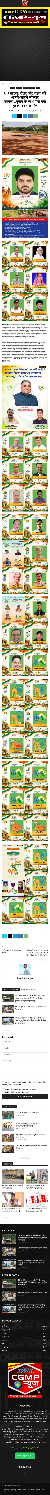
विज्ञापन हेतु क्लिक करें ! (25, 1456)
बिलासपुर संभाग (31, 88)
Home (4, 83)
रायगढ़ (37, 88)
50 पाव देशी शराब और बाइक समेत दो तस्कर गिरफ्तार (32, 1248)
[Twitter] (14, 116)
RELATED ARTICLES (11, 990)
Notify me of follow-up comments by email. (20, 1089)
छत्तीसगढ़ (11, 83)
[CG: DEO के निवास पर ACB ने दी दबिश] (8, 1115)
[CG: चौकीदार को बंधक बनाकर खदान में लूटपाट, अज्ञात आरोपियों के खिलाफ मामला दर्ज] (37, 1199)
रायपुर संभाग (18, 88)
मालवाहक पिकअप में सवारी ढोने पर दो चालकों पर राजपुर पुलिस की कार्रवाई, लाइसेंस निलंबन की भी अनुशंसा (30, 1020)
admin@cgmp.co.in (30, 1447)
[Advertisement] (25, 55)
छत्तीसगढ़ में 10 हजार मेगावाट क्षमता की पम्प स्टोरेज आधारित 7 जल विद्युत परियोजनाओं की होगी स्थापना (37, 952)
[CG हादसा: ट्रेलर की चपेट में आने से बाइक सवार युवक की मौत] (13, 1176)
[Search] (46, 3)
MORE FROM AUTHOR (29, 990)
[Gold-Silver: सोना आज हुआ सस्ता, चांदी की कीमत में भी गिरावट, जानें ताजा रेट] (8, 1149)
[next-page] (7, 1029)
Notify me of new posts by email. (17, 1092)
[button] (4, 3)
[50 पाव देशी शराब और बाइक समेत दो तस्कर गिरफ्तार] (8, 1009)
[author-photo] (25, 975)
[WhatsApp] (35, 116)
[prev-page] (3, 1029)
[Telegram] (25, 116)
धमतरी (24, 88)
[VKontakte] (25, 1474)
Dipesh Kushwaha (17, 111)
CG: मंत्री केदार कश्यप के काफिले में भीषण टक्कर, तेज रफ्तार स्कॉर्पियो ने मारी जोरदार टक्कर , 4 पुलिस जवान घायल (30, 998)
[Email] (19, 116)
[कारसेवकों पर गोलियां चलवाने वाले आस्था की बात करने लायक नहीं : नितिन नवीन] (13, 1199)
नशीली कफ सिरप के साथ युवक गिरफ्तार (11, 951)
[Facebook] (30, 116)
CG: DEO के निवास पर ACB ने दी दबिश (27, 1112)
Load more (24, 1157)
